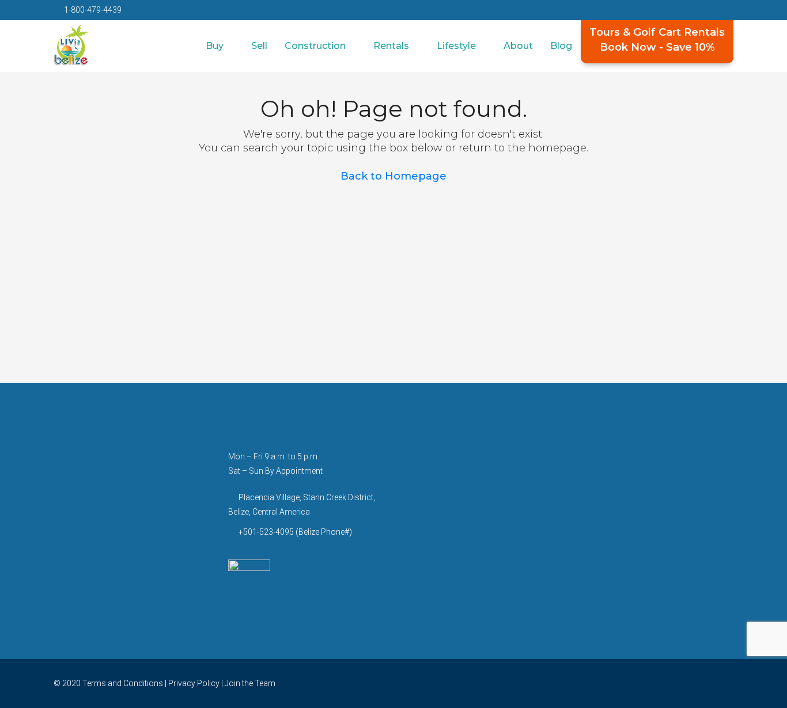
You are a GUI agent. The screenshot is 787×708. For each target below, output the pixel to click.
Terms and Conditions (122, 683)
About (518, 45)
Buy (215, 45)
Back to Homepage (393, 176)
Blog (561, 45)
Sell (259, 45)
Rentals (391, 45)
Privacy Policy (194, 683)
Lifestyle (456, 45)
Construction (315, 45)
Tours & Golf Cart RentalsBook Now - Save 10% (657, 40)
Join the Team (250, 683)
